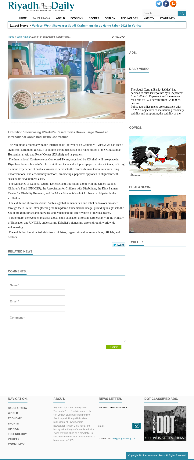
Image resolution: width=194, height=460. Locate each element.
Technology (129, 18)
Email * (14, 301)
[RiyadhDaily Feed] (173, 6)
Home (23, 18)
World (60, 18)
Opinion (110, 18)
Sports (94, 18)
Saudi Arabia (41, 18)
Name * (14, 285)
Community (167, 18)
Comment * (17, 317)
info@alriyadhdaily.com (124, 438)
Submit (114, 347)
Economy (76, 18)
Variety (149, 18)
